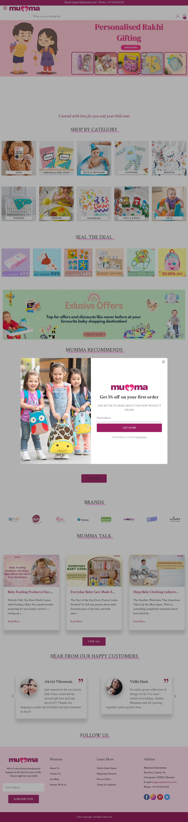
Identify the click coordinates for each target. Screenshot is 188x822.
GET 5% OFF (129, 427)
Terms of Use (141, 437)
